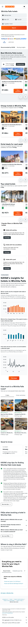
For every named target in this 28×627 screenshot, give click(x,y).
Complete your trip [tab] (17, 571)
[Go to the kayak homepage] (9, 7)
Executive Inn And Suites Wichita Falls (12, 124)
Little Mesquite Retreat (8, 204)
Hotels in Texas (19, 600)
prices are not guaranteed (7, 613)
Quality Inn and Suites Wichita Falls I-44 (12, 81)
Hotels (11, 599)
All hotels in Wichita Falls (7, 593)
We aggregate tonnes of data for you (11, 620)
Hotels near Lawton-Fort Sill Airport (12, 581)
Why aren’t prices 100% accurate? (11, 622)
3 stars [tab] (7, 395)
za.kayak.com (5, 599)
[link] (7, 237)
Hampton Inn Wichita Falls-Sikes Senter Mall (12, 164)
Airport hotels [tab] (6, 571)
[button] (2, 6)
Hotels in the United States (9, 600)
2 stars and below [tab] (20, 395)
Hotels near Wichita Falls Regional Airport (13, 583)
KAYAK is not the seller (8, 617)
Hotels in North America (19, 599)
